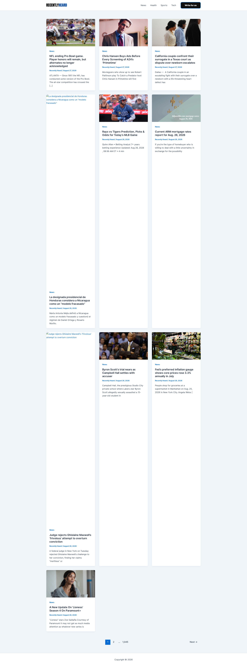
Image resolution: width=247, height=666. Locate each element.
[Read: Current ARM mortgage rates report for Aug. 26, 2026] (176, 108)
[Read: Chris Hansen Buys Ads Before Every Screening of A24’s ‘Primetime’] (123, 32)
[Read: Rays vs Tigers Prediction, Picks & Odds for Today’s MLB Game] (123, 108)
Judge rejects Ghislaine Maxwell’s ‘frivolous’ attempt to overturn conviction (70, 538)
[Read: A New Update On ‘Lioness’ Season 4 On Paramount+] (70, 583)
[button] (191, 5)
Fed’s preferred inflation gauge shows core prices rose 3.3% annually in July (174, 373)
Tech (173, 5)
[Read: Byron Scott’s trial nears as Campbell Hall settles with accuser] (123, 345)
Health (153, 5)
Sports (164, 5)
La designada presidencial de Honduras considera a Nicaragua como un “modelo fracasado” (69, 300)
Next (193, 642)
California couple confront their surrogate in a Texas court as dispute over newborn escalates (175, 59)
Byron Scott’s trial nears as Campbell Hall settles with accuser (118, 373)
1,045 (125, 642)
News (143, 5)
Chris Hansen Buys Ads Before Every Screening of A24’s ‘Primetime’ (121, 59)
